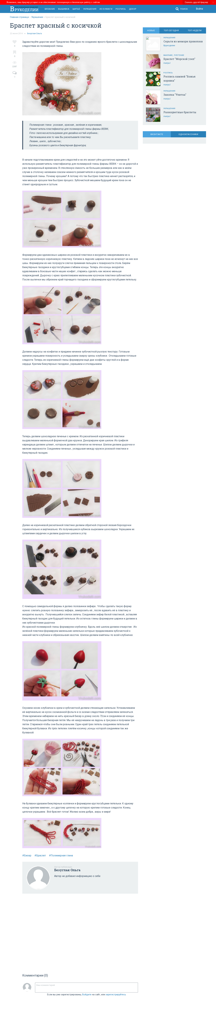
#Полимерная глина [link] (61, 855)
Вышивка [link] (63, 9)
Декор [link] (132, 9)
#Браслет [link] (40, 855)
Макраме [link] (168, 55)
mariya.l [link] (167, 63)
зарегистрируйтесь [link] (116, 994)
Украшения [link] (89, 9)
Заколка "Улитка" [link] (175, 94)
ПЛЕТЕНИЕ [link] (179, 55)
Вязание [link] (50, 9)
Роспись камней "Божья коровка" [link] (179, 78)
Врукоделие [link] (169, 45)
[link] (20, 17)
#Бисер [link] (26, 855)
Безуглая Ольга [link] (34, 33)
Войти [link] (199, 8)
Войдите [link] (86, 994)
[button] (182, 9)
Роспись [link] (121, 9)
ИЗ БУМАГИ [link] (106, 9)
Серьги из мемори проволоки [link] (183, 41)
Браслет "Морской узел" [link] (179, 59)
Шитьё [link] (76, 9)
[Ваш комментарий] (86, 987)
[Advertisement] (80, 932)
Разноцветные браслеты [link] (180, 112)
